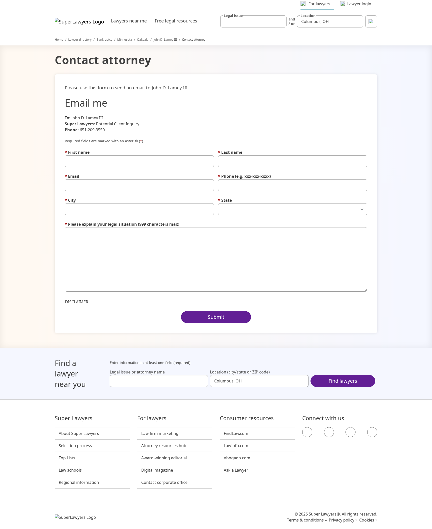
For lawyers (151, 418)
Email (72, 176)
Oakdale (142, 39)
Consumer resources (247, 418)
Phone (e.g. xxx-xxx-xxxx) (244, 176)
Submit (216, 317)
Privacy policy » (343, 520)
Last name (230, 152)
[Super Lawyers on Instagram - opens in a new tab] (329, 432)
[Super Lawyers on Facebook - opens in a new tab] (307, 432)
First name (77, 152)
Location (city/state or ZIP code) (240, 372)
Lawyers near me (129, 21)
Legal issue (233, 15)
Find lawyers (342, 380)
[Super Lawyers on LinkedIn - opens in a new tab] (372, 432)
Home (59, 39)
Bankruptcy (104, 39)
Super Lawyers (73, 418)
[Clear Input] (281, 21)
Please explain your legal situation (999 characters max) (122, 224)
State (225, 200)
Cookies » (368, 520)
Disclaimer (76, 302)
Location (308, 15)
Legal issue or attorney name (137, 372)
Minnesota (124, 39)
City (70, 200)
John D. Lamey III (165, 39)
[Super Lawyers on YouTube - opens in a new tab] (351, 432)
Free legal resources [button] (176, 21)
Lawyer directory (80, 39)
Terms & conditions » (307, 520)
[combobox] (253, 21)
